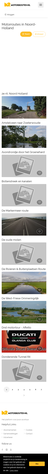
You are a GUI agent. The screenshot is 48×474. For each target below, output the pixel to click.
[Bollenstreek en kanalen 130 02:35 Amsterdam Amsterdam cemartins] (24, 195)
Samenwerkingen (10, 434)
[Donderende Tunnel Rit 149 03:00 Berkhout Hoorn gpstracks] (24, 370)
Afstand (40, 34)
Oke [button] (37, 464)
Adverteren (8, 437)
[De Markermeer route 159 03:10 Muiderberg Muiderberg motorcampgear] (24, 224)
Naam (27, 34)
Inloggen (10, 15)
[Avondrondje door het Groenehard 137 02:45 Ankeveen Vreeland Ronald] (24, 166)
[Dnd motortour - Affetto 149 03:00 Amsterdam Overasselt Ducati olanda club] (24, 341)
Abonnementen (9, 430)
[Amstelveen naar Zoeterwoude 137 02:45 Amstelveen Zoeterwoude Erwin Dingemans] (24, 137)
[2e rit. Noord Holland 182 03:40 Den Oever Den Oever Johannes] (24, 107)
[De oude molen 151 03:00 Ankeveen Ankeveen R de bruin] (24, 253)
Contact (29, 434)
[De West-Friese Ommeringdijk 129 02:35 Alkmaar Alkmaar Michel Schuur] (24, 312)
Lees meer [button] (14, 470)
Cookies (29, 430)
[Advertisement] (24, 62)
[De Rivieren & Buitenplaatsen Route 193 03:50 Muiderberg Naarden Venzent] (24, 283)
